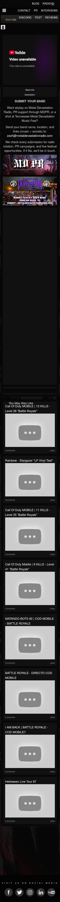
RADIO (46, 3)
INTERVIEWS (49, 10)
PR (36, 10)
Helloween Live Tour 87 (20, 781)
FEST (38, 17)
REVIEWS (51, 17)
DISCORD (25, 17)
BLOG (35, 3)
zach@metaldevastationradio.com (30, 135)
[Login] (52, 3)
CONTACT (24, 10)
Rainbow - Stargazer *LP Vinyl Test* (29, 460)
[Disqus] (30, 253)
